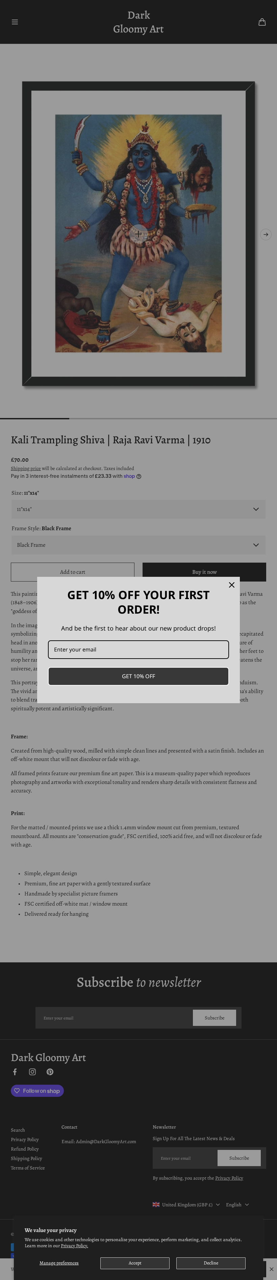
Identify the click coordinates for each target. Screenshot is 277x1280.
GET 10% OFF (138, 676)
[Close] (232, 585)
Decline (211, 1263)
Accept (135, 1263)
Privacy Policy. (74, 1245)
